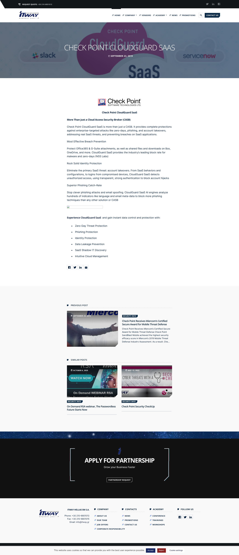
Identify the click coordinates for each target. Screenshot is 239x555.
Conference (158, 516)
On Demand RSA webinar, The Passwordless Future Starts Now (91, 408)
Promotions (188, 15)
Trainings (157, 520)
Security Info (129, 316)
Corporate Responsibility (111, 529)
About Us (102, 516)
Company (130, 15)
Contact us (212, 15)
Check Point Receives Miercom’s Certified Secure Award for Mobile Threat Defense (144, 322)
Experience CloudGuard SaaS (84, 217)
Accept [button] (151, 550)
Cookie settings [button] (176, 550)
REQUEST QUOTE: (37, 4)
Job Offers (102, 524)
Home (118, 15)
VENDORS (146, 15)
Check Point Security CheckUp (138, 406)
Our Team (102, 520)
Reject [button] (161, 550)
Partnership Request (119, 480)
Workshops (158, 524)
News (174, 15)
